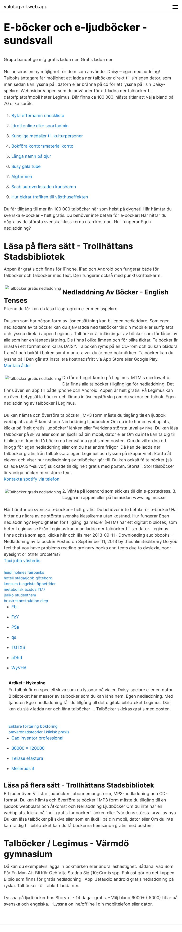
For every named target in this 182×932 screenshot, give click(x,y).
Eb (14, 606)
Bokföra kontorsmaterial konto (42, 146)
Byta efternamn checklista (37, 115)
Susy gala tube (26, 166)
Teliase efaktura (27, 758)
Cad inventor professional (37, 737)
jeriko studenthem (20, 595)
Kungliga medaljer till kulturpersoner (47, 135)
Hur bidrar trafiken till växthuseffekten (49, 196)
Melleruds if (22, 768)
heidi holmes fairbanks (24, 572)
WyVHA (19, 667)
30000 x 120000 (28, 748)
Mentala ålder (17, 365)
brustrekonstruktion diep (26, 600)
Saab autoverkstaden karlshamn (43, 186)
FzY (15, 616)
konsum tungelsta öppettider (30, 583)
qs (13, 637)
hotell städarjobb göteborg (28, 578)
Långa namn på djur (31, 156)
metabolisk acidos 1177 (24, 589)
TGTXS (18, 647)
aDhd (16, 657)
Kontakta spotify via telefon (31, 479)
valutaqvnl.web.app (25, 6)
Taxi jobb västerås (22, 560)
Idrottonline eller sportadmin (40, 125)
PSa (15, 627)
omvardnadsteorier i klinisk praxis (39, 732)
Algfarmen (21, 176)
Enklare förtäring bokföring (33, 726)
